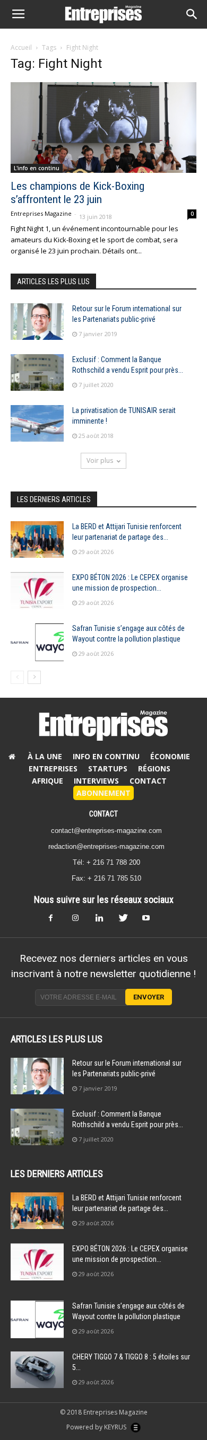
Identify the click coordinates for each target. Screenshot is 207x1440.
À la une (45, 756)
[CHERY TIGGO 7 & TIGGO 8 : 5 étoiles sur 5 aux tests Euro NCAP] (37, 1369)
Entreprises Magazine (41, 213)
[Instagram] (80, 921)
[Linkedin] (103, 921)
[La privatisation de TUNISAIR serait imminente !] (37, 423)
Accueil (21, 47)
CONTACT (103, 814)
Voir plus (100, 460)
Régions (154, 768)
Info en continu (106, 756)
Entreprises (53, 768)
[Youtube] (150, 921)
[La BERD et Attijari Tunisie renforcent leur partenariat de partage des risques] (37, 539)
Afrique (47, 781)
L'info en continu (36, 168)
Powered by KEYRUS (97, 1427)
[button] (192, 14)
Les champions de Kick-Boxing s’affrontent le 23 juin (77, 193)
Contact (148, 781)
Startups (107, 768)
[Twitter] (127, 921)
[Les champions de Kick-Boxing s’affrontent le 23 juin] (103, 127)
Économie (170, 756)
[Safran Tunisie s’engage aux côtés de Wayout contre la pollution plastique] (37, 642)
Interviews (96, 781)
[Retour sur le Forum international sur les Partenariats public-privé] (37, 321)
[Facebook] (57, 921)
